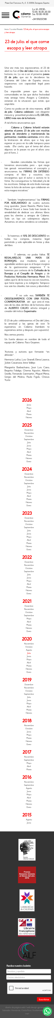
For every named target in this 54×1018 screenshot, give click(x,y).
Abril (29, 411)
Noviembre (29, 433)
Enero (29, 461)
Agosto (29, 650)
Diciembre (29, 430)
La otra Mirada (16, 29)
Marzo (29, 414)
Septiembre (29, 439)
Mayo (29, 408)
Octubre (28, 436)
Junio (29, 405)
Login (27, 1014)
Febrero (29, 417)
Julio (29, 442)
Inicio (6, 29)
